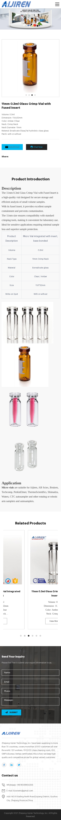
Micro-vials (25, 20)
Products (14, 20)
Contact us (10, 775)
